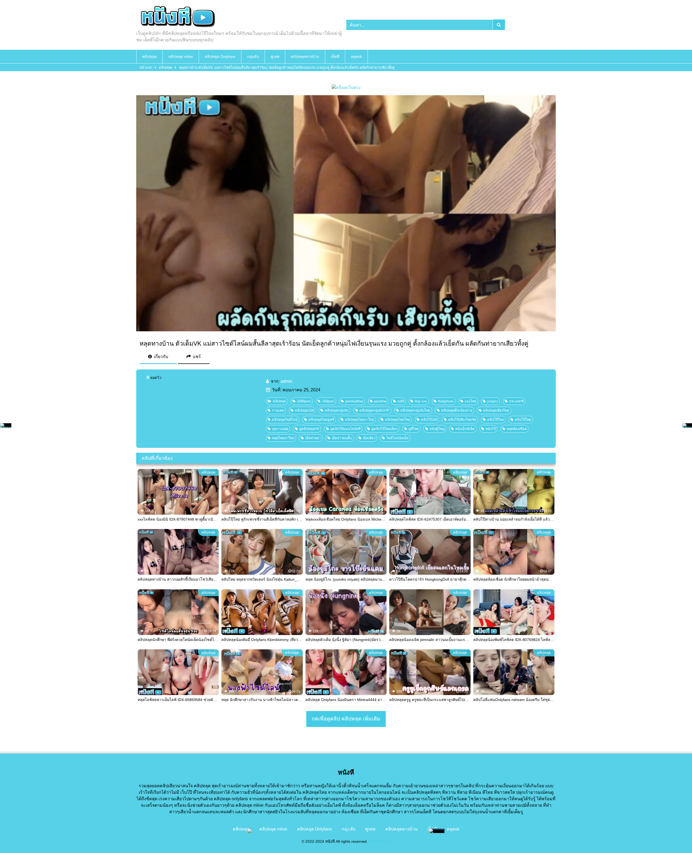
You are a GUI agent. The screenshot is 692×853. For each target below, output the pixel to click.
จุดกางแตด (280, 429)
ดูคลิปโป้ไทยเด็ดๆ (384, 429)
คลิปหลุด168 (304, 410)
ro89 (400, 401)
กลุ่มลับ (253, 56)
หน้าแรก (145, 67)
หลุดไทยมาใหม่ (283, 438)
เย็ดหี (335, 56)
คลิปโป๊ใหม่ (495, 420)
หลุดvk (356, 56)
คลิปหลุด (149, 56)
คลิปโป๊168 (429, 420)
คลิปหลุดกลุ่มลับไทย (415, 410)
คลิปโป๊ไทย (523, 420)
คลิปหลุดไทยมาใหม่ (359, 420)
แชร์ (196, 356)
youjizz (492, 401)
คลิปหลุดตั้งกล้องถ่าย (457, 410)
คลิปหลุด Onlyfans (220, 56)
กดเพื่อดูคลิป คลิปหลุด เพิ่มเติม (346, 719)
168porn (328, 401)
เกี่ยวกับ (160, 356)
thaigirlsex (446, 401)
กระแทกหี (516, 401)
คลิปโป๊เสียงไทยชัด (462, 420)
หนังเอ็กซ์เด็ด (465, 429)
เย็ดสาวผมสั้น (342, 438)
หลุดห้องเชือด (517, 429)
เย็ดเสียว (369, 438)
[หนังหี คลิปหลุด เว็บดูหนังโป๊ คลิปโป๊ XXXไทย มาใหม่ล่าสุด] (176, 17)
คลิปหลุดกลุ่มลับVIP (375, 410)
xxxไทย (470, 401)
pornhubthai (354, 401)
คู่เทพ (275, 56)
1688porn (304, 401)
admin (286, 381)
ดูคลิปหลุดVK (309, 429)
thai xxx (421, 401)
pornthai (380, 401)
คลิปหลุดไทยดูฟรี (321, 420)
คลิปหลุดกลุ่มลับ (337, 410)
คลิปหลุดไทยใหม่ (397, 420)
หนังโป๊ (490, 429)
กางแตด (278, 410)
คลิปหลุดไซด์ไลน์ (285, 420)
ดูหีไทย (413, 429)
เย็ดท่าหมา (313, 438)
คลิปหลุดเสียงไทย (496, 410)
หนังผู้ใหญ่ (437, 429)
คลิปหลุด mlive (180, 56)
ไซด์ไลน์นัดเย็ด (397, 438)
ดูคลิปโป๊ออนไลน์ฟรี (345, 429)
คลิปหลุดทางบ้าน (305, 56)
